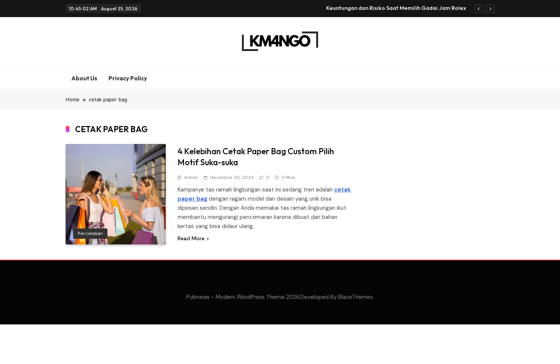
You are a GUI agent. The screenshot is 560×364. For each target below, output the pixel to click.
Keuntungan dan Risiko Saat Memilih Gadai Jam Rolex (396, 8)
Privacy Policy (128, 78)
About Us (84, 78)
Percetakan (90, 233)
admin (191, 177)
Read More (191, 238)
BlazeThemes (355, 297)
